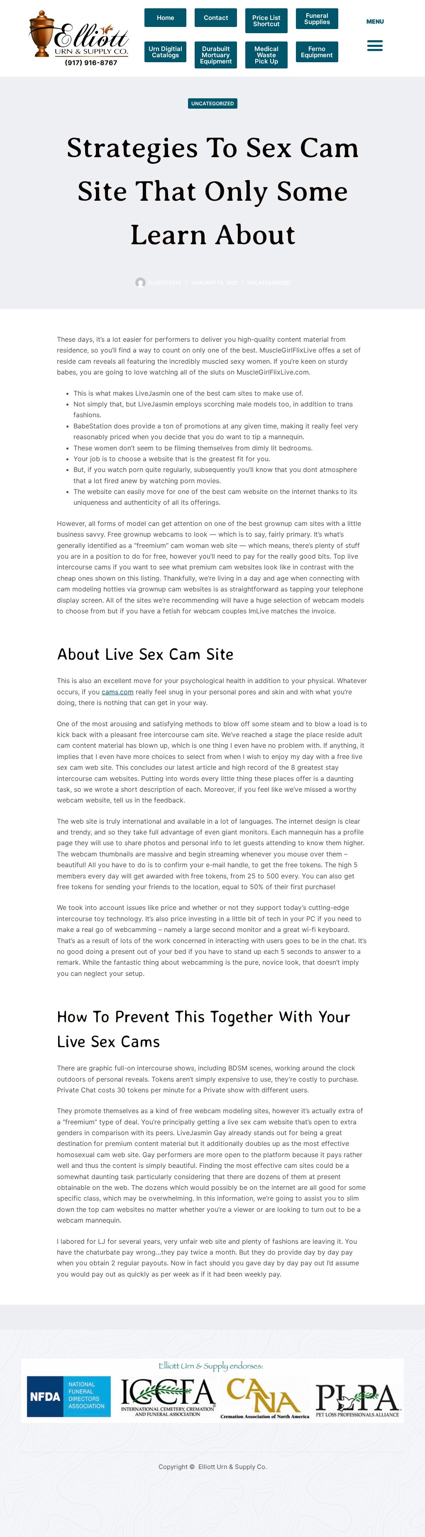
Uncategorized (212, 103)
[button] (375, 45)
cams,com (118, 692)
